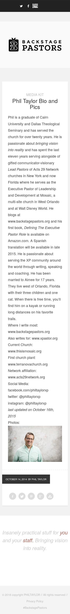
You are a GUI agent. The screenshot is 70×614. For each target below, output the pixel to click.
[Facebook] (28, 6)
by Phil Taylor (37, 479)
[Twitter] (21, 6)
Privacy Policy (34, 601)
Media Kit (35, 94)
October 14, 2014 (16, 479)
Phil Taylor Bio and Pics (35, 104)
